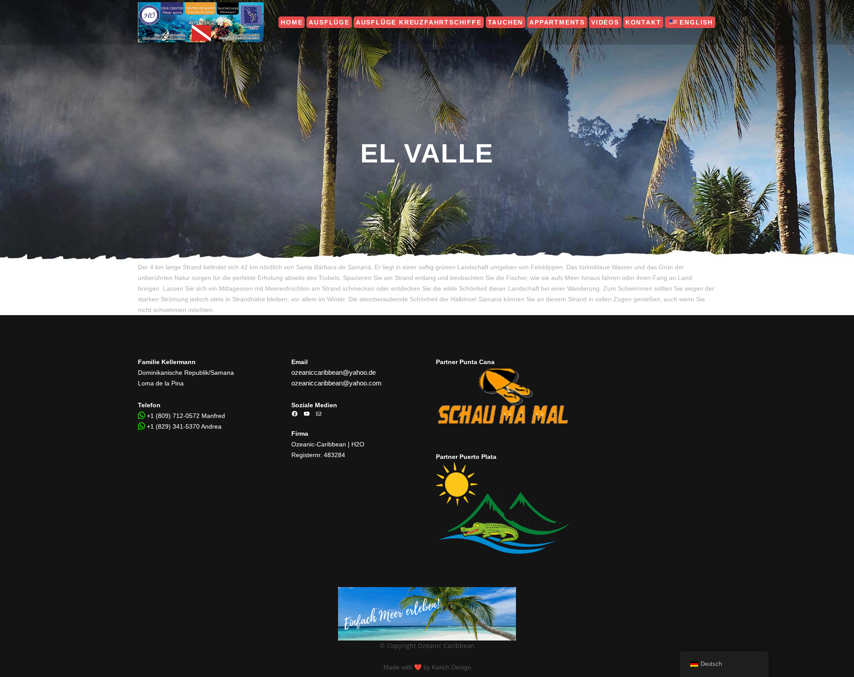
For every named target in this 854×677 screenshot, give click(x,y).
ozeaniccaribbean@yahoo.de (333, 372)
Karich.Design (451, 667)
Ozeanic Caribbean (446, 645)
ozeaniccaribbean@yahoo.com (336, 383)
